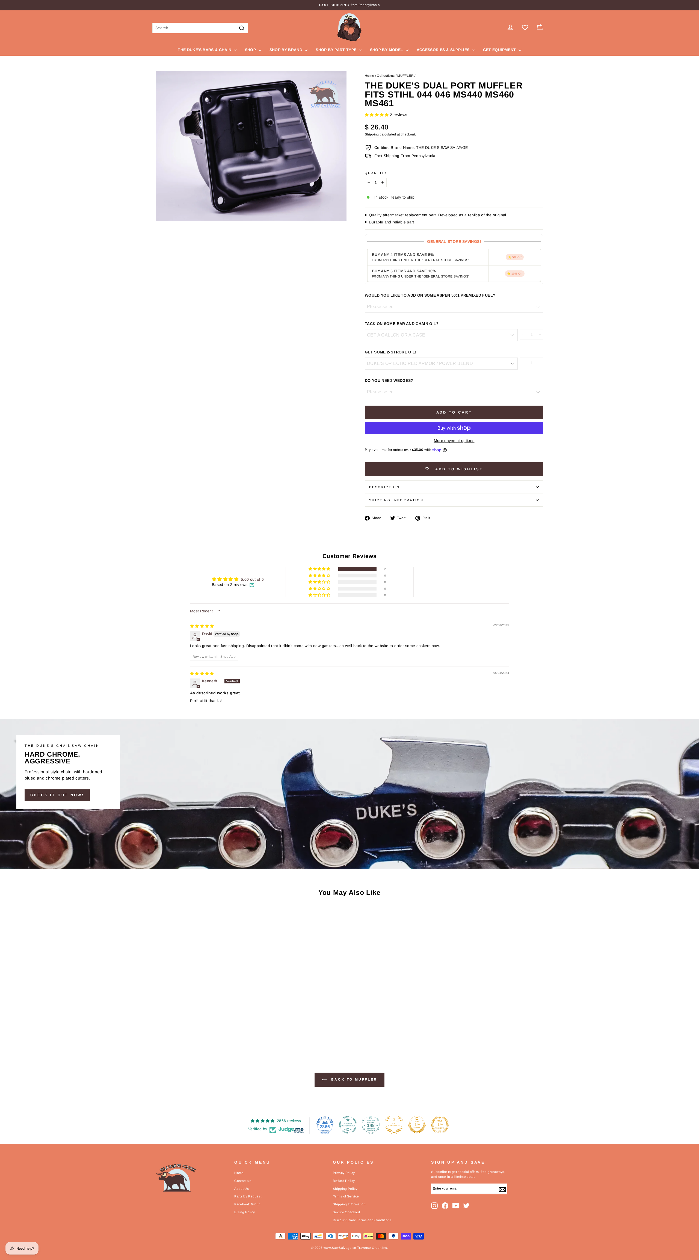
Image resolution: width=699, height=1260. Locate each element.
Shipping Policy (345, 1189)
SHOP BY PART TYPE (336, 50)
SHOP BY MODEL (387, 50)
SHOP (251, 50)
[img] (202, 626)
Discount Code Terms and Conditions (362, 1220)
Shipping (372, 134)
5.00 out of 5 (252, 579)
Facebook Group (247, 1204)
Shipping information (396, 500)
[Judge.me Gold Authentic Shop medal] (394, 1125)
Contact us (242, 1181)
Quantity (376, 173)
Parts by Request (247, 1196)
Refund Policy (344, 1181)
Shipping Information (349, 1204)
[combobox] (200, 28)
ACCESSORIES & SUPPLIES (444, 50)
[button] (377, 115)
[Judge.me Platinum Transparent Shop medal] (348, 1125)
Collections (386, 76)
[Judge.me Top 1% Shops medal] (417, 1125)
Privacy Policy (344, 1173)
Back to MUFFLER (353, 1079)
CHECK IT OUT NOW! (57, 795)
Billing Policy (244, 1212)
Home (369, 76)
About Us (241, 1189)
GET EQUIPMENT (500, 50)
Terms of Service (346, 1196)
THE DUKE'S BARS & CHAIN (205, 50)
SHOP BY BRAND (286, 50)
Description (384, 487)
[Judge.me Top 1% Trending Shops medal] (440, 1125)
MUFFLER (405, 76)
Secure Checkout (346, 1212)
